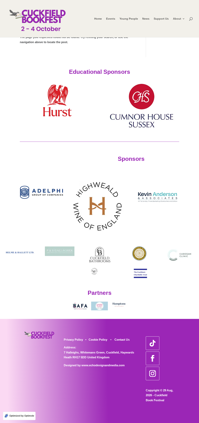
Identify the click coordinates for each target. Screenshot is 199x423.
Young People (129, 18)
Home (98, 18)
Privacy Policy (73, 339)
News (145, 18)
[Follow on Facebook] (152, 358)
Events (110, 18)
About (177, 18)
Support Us (161, 18)
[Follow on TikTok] (152, 343)
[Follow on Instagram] (152, 373)
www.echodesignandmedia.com (103, 365)
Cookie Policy (98, 339)
